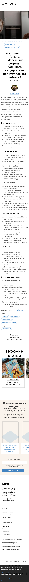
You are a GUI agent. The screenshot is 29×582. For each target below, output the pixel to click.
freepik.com (19, 310)
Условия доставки (7, 517)
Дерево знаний (6, 515)
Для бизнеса (5, 534)
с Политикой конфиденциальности (11, 573)
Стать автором (6, 526)
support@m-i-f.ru (7, 499)
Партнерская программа (9, 529)
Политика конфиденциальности (11, 549)
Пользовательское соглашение (11, 546)
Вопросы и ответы (7, 512)
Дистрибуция (6, 531)
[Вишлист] (19, 4)
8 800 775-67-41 (9, 489)
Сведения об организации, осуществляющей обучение (10, 543)
